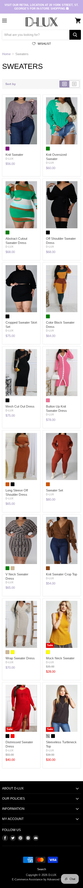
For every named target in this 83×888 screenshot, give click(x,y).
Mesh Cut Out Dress (20, 406)
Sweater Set (54, 490)
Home (6, 54)
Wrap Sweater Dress (20, 658)
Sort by (10, 84)
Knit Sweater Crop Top (61, 574)
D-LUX (9, 158)
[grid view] (64, 84)
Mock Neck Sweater (60, 658)
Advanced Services (59, 879)
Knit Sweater (14, 154)
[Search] (75, 35)
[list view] (74, 84)
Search (41, 869)
